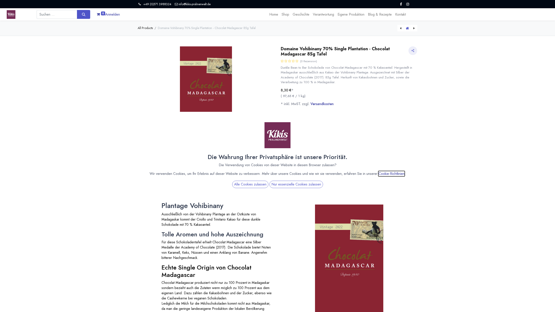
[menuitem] (274, 14)
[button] (148, 103)
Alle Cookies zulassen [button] (250, 184)
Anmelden (112, 14)
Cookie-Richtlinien (392, 173)
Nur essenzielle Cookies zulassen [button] (296, 184)
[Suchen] (83, 14)
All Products (145, 28)
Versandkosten (322, 103)
